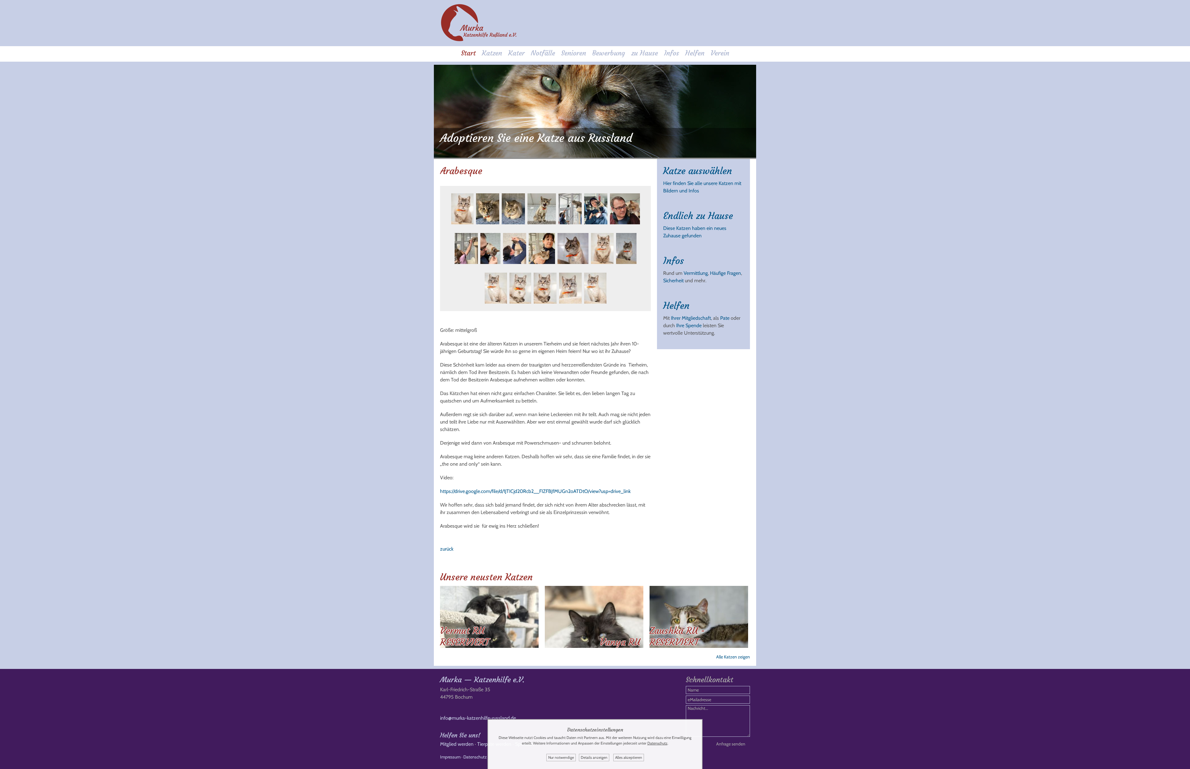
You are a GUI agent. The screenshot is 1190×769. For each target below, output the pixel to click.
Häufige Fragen (725, 273)
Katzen (492, 53)
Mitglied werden (457, 744)
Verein (720, 53)
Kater (516, 53)
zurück (446, 549)
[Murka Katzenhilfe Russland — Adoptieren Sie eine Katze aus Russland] (479, 40)
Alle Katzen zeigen (733, 657)
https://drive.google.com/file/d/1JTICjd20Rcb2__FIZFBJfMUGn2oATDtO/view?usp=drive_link (535, 491)
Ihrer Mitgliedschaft (691, 318)
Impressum (450, 757)
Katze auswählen (697, 171)
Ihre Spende (689, 325)
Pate (724, 318)
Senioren (573, 53)
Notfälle (543, 53)
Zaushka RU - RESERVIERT (677, 636)
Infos (671, 53)
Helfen (694, 53)
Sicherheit (673, 280)
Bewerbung (608, 53)
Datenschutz (475, 757)
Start (468, 53)
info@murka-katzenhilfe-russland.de (478, 718)
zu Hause (644, 53)
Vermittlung (696, 273)
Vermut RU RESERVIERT (464, 636)
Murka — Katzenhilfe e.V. (482, 679)
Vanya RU (620, 642)
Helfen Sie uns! (460, 735)
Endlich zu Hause (698, 216)
